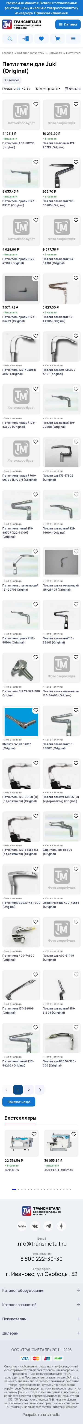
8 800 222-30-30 (42, 1258)
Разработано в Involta (41, 1414)
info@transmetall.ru (41, 1243)
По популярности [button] (46, 89)
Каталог (71, 24)
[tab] (14, 1189)
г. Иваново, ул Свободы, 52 (41, 1274)
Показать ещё (18, 1102)
